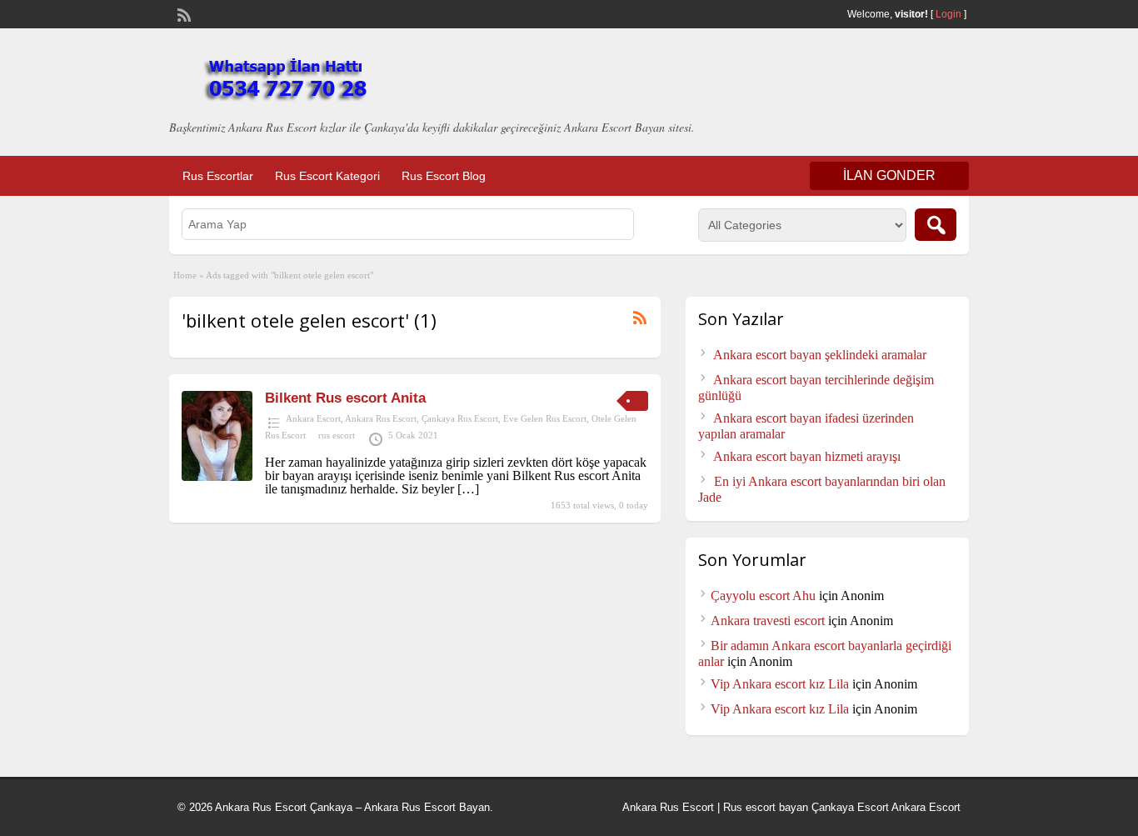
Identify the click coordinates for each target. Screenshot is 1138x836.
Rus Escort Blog (444, 176)
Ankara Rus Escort (381, 418)
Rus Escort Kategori (327, 176)
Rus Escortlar (217, 176)
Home (185, 275)
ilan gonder (889, 175)
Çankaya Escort (850, 807)
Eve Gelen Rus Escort (544, 418)
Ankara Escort (313, 418)
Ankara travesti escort (768, 620)
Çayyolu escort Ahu (763, 595)
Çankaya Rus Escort (460, 418)
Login (948, 14)
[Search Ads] (935, 224)
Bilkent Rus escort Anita (345, 398)
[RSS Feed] (182, 13)
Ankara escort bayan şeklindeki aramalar (819, 355)
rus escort (336, 435)
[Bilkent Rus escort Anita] (217, 476)
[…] (468, 489)
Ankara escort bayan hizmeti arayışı (807, 456)
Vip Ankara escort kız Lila (780, 684)
